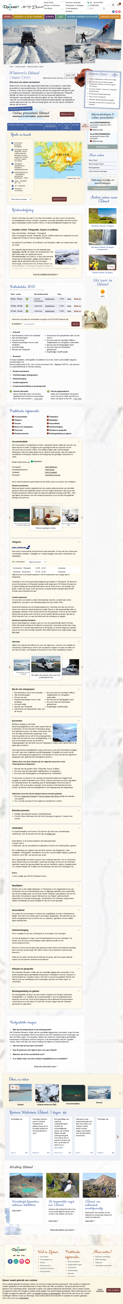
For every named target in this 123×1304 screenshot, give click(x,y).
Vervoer (17, 423)
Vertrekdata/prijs (34, 125)
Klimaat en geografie (58, 430)
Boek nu (77, 299)
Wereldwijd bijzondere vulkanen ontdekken (25, 1203)
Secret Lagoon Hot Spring (49, 796)
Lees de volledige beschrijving (45, 274)
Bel (14, 1255)
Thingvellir (16, 252)
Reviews (75, 125)
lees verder (58, 1147)
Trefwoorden (72, 1267)
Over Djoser (48, 8)
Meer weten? (102, 1252)
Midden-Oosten (110, 17)
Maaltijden (53, 420)
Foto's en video (67, 126)
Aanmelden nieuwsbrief (103, 1265)
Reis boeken (85, 126)
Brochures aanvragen (73, 2)
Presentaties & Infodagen (74, 5)
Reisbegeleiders (94, 168)
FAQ (59, 125)
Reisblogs (69, 11)
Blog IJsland (93, 160)
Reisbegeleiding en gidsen (60, 433)
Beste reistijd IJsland (96, 164)
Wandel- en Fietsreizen (52, 5)
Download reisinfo (59, 199)
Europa (50, 17)
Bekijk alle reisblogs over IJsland (61, 1230)
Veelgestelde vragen (75, 1264)
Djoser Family (49, 2)
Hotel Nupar (49, 470)
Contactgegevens (72, 8)
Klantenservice (45, 1265)
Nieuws (42, 1262)
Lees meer (38, 399)
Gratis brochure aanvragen (98, 171)
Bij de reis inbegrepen (23, 427)
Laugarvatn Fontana (29, 796)
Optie (69, 299)
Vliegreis (18, 420)
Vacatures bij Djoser (47, 1268)
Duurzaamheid (45, 1271)
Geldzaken (53, 417)
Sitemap (71, 1273)
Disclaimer (71, 1276)
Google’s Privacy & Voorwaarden (48, 1293)
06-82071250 (94, 5)
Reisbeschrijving (16, 125)
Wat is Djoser (48, 1252)
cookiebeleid (23, 1298)
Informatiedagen (101, 1259)
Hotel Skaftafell (51, 472)
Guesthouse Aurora (52, 475)
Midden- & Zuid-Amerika (28, 17)
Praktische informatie (50, 126)
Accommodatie (20, 417)
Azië (60, 17)
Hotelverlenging (56, 427)
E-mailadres (16, 324)
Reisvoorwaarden (74, 1261)
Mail (18, 1255)
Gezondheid (54, 423)
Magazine (98, 1262)
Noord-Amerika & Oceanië (82, 17)
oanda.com (51, 834)
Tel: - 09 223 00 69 (96, 2)
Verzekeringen (73, 1270)
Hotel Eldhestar (51, 467)
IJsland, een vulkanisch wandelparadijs (94, 1205)
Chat (23, 1255)
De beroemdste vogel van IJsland (61, 1203)
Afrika (7, 17)
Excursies (18, 430)
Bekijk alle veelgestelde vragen (45, 1066)
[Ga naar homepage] (23, 7)
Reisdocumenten (21, 433)
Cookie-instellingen (100, 1290)
